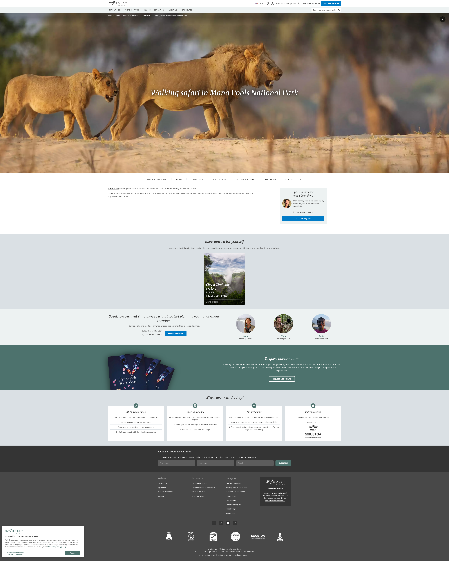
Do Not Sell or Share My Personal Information (15, 554)
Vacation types (132, 10)
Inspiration (158, 10)
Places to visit (220, 179)
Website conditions (233, 483)
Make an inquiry (303, 219)
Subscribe (283, 463)
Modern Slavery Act (233, 504)
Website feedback (165, 492)
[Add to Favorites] (442, 19)
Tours (179, 179)
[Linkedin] (235, 523)
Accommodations (245, 179)
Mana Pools (113, 188)
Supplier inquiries (198, 492)
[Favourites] (267, 3)
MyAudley (162, 487)
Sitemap (161, 496)
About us (173, 10)
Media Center (231, 513)
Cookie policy (231, 500)
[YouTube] (228, 523)
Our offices (162, 483)
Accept (72, 553)
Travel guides (197, 179)
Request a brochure (282, 379)
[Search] (339, 10)
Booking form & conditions (236, 487)
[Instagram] (221, 523)
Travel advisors (198, 496)
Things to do (269, 179)
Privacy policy (231, 496)
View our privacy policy (57, 547)
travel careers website (275, 501)
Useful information (199, 483)
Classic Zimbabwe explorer (218, 286)
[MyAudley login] (272, 3)
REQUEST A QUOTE (331, 3)
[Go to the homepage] (117, 3)
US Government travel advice (203, 487)
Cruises (147, 10)
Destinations (114, 10)
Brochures (187, 10)
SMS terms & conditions (235, 492)
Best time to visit (293, 179)
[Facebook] (214, 523)
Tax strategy (231, 509)
